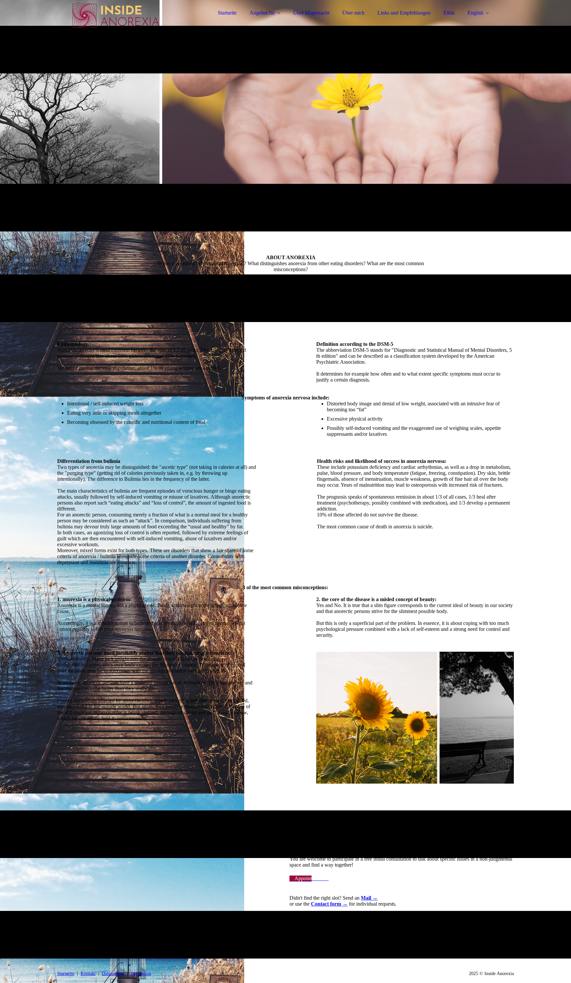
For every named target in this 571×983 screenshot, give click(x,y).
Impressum (141, 973)
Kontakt (88, 973)
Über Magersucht (311, 13)
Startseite (227, 13)
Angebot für (262, 13)
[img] (115, 23)
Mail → (369, 898)
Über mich (353, 13)
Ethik (449, 13)
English (475, 13)
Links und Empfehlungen (404, 13)
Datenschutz (113, 973)
